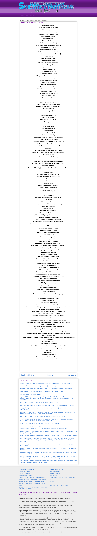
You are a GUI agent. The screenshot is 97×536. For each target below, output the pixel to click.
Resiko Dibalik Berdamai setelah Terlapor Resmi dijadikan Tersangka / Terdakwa (42, 386)
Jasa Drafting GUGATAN (25, 475)
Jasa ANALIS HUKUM (24, 473)
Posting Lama (71, 375)
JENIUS (51, 481)
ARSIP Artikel (53, 475)
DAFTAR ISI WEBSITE (55, 471)
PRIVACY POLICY (54, 483)
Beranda (50, 375)
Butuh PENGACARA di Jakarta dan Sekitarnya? (31, 477)
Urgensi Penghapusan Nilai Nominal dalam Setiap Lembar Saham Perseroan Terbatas (43, 428)
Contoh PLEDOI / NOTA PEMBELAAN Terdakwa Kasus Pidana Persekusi (39, 423)
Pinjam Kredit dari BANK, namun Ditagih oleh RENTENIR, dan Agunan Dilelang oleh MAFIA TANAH (47, 405)
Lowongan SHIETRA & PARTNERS (58, 485)
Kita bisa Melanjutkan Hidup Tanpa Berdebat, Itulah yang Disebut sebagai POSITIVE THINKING (46, 383)
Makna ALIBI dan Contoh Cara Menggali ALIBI (32, 426)
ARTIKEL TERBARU (54, 473)
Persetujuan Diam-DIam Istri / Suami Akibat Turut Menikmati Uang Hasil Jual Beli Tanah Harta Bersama (48, 435)
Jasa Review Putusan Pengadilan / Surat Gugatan (32, 479)
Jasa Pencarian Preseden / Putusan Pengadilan (31, 481)
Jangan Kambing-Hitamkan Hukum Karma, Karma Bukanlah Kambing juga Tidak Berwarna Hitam (47, 388)
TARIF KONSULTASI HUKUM (57, 469)
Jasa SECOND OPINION (25, 471)
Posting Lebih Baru (27, 375)
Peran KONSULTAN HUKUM (26, 469)
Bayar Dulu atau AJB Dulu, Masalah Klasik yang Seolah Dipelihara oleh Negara (41, 391)
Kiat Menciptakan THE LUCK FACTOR (30, 394)
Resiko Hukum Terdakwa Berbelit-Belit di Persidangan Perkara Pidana (39, 402)
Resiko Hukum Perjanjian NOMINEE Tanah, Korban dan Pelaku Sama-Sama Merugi (42, 416)
